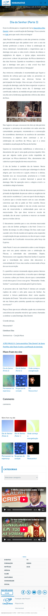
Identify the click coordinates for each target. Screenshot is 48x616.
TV (27, 560)
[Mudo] (39, 510)
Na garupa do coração (20, 389)
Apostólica (37, 28)
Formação (8, 563)
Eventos (7, 560)
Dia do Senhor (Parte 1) (21, 369)
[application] (24, 499)
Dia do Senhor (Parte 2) (8, 369)
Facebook (23, 592)
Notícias (7, 567)
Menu (41, 3)
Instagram (39, 592)
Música (7, 570)
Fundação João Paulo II (22, 599)
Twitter (29, 592)
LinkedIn (45, 592)
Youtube (34, 592)
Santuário (8, 577)
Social (6, 584)
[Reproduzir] (5, 510)
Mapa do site (19, 603)
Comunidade (9, 581)
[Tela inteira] (43, 510)
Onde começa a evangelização (34, 369)
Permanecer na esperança (8, 389)
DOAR (7, 593)
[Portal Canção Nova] (6, 3)
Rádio (29, 563)
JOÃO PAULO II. (9, 343)
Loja (28, 567)
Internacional (19, 608)
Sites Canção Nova (45, 3)
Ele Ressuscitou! (33, 389)
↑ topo (24, 557)
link (6, 35)
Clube (6, 574)
